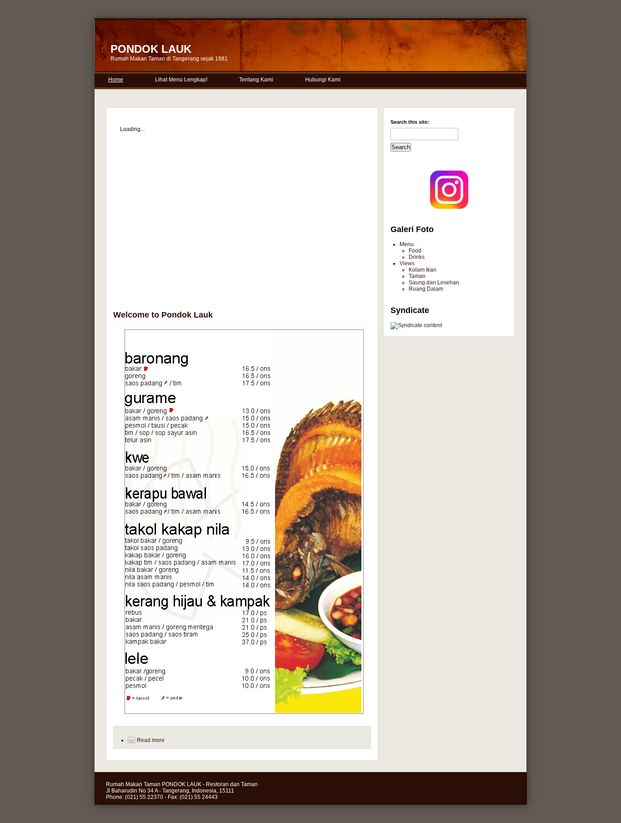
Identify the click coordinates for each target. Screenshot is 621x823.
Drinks (417, 257)
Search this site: (410, 122)
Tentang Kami (256, 79)
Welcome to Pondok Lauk (163, 314)
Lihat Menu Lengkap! (181, 79)
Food (415, 250)
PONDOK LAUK (150, 49)
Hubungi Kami (323, 79)
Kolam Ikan (422, 270)
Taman (417, 276)
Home (115, 79)
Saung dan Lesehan (434, 282)
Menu (407, 244)
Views (407, 263)
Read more (151, 740)
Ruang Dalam (426, 289)
